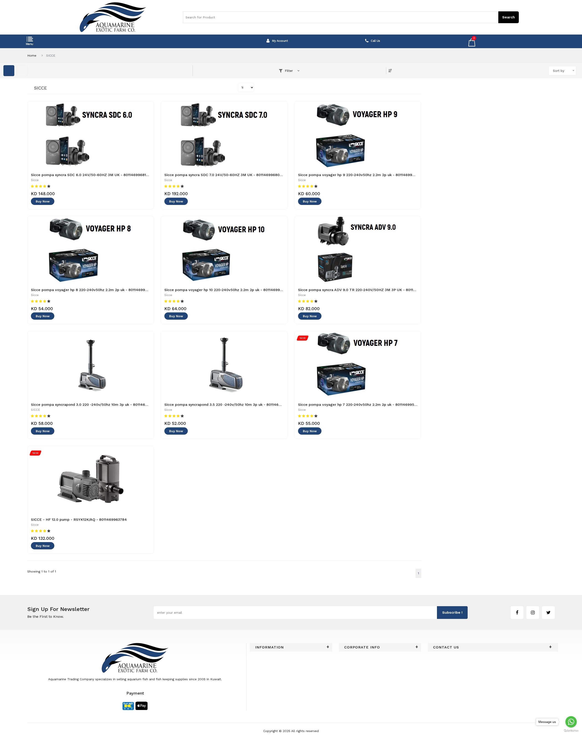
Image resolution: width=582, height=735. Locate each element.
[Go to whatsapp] (571, 722)
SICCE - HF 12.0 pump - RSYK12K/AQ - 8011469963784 (79, 519)
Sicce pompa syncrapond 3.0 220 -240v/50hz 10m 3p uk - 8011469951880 (95, 404)
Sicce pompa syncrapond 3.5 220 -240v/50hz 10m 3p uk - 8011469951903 (228, 404)
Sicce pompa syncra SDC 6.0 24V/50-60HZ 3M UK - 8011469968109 (91, 175)
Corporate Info (362, 647)
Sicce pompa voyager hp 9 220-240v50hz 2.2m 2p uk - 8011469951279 (360, 175)
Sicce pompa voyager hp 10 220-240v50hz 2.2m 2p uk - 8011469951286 (227, 290)
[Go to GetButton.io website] (571, 730)
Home (31, 55)
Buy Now (43, 201)
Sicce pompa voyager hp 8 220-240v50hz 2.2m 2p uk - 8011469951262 (93, 290)
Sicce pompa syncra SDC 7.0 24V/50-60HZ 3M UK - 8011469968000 (224, 175)
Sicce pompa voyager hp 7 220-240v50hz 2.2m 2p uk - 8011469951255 (360, 404)
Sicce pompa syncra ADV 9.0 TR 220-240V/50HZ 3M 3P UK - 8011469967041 (365, 290)
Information (269, 647)
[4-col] (22, 70)
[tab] (291, 647)
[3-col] (8, 70)
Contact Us (446, 647)
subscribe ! (452, 612)
